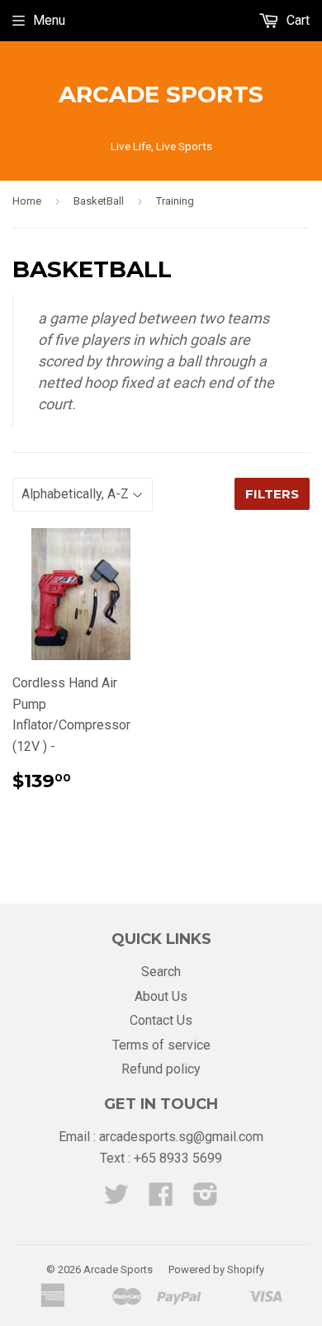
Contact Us (161, 1020)
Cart (296, 20)
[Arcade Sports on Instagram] (205, 1199)
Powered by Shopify (216, 1269)
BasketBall (98, 201)
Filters (272, 494)
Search (161, 971)
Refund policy (161, 1069)
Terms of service (161, 1045)
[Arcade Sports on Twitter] (116, 1199)
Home (26, 201)
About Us (161, 996)
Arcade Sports (161, 94)
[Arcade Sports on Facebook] (161, 1199)
